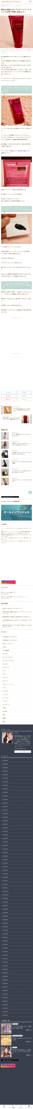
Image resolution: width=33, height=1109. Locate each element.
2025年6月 (5, 792)
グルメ (4, 670)
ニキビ (4, 687)
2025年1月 (5, 810)
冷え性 (4, 708)
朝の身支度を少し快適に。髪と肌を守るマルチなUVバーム (17, 617)
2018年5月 (5, 987)
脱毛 (4, 721)
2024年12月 (5, 813)
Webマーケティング (8, 643)
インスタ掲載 (12, 1107)
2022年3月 (5, 863)
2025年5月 (5, 796)
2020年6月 (5, 909)
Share (24, 392)
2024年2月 (5, 838)
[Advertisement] (16, 335)
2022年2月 (5, 867)
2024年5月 (5, 831)
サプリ (4, 674)
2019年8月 (5, 941)
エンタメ (5, 654)
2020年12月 (5, 891)
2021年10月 (5, 877)
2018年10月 (5, 973)
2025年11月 (5, 778)
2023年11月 (5, 842)
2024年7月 (5, 824)
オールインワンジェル (8, 660)
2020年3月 (5, 916)
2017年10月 (5, 1012)
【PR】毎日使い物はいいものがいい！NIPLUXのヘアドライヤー (17, 621)
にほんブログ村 (5, 594)
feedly (24, 399)
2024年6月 (5, 828)
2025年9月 (5, 785)
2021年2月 (5, 888)
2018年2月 (5, 997)
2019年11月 (5, 930)
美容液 (4, 718)
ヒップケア (5, 694)
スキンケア (5, 677)
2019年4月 (5, 951)
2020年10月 (5, 895)
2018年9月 (5, 976)
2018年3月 (5, 994)
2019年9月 (5, 937)
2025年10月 (5, 782)
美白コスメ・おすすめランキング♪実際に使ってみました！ (15, 533)
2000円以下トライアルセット (10, 640)
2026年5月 (5, 764)
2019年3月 (5, 955)
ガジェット (5, 664)
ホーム (4, 1107)
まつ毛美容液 (6, 650)
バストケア (5, 691)
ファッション (6, 698)
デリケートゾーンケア (8, 684)
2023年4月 (5, 845)
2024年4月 (5, 835)
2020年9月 (5, 898)
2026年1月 (5, 771)
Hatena (25, 396)
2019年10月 (5, 934)
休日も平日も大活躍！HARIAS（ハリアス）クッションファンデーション (17, 612)
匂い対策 (5, 711)
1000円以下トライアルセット (10, 637)
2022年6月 (5, 856)
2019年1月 (4, 962)
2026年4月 (5, 767)
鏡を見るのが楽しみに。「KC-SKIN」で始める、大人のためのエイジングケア (17, 626)
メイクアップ (6, 704)
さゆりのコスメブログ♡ (11, 2)
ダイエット (5, 681)
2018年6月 (5, 983)
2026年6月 (5, 760)
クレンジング (6, 667)
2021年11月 (5, 874)
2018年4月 (5, 990)
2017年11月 (5, 1008)
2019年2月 (5, 958)
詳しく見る (22, 751)
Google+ (9, 396)
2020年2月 (5, 920)
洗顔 (4, 715)
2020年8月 (5, 902)
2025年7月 (5, 789)
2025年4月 (5, 799)
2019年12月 (5, 927)
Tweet (9, 392)
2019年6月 (5, 948)
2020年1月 (5, 923)
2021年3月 (5, 884)
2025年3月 (5, 803)
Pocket (9, 399)
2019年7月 (5, 944)
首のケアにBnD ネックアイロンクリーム (12, 608)
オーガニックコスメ (7, 657)
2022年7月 (5, 852)
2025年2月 (5, 806)
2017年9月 (5, 1015)
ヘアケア (5, 701)
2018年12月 (5, 966)
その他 (4, 647)
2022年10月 (5, 849)
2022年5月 (5, 859)
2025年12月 (5, 775)
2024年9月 (5, 821)
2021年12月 (5, 870)
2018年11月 (5, 969)
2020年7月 (5, 905)
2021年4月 (5, 881)
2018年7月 (5, 980)
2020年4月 (5, 913)
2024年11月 (5, 817)
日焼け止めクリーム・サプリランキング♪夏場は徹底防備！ (15, 531)
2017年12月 (5, 1004)
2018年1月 (4, 1001)
